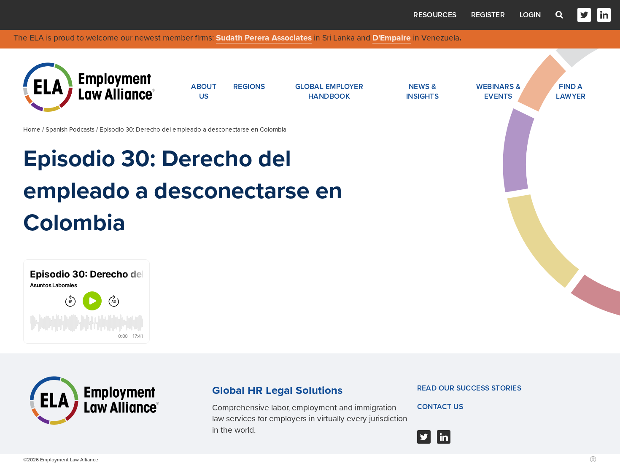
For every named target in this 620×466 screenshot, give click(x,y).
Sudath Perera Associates (264, 38)
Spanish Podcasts (70, 129)
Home (31, 129)
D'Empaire (391, 38)
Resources (434, 15)
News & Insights (422, 91)
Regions (249, 86)
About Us (203, 91)
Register (488, 15)
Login (530, 15)
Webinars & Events (498, 91)
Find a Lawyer (571, 91)
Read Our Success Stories (469, 388)
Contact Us (440, 406)
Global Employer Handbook (329, 91)
